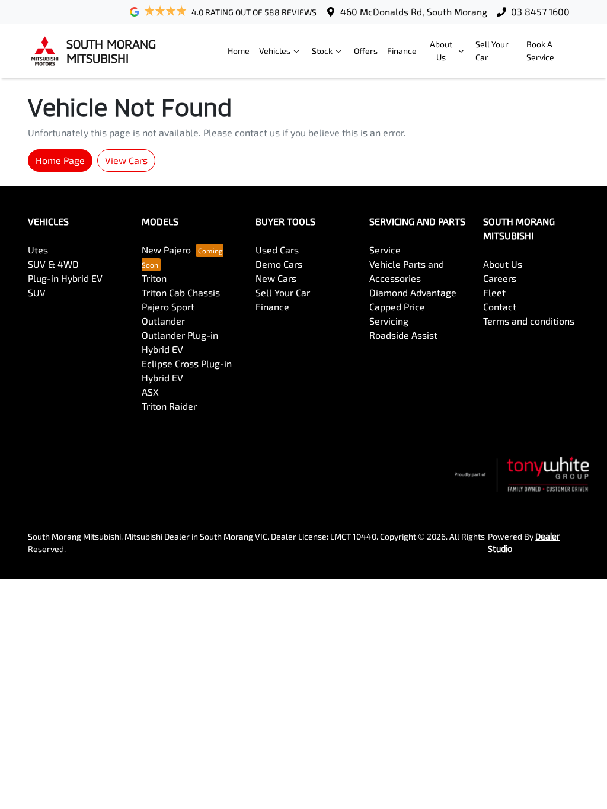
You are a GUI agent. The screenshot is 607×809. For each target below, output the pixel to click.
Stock (322, 51)
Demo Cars (278, 263)
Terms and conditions (528, 320)
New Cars (275, 278)
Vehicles (274, 51)
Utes (38, 249)
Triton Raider (169, 406)
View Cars (126, 160)
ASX (150, 391)
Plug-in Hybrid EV (65, 278)
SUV (37, 292)
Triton (154, 278)
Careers (499, 278)
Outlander (163, 320)
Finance (402, 51)
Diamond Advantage (412, 292)
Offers (366, 51)
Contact (499, 306)
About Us (441, 50)
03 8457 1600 (540, 11)
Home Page (60, 160)
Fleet (494, 292)
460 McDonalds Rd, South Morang (413, 11)
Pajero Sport (168, 306)
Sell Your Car (492, 50)
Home (239, 51)
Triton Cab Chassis (181, 292)
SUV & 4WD (53, 263)
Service (385, 249)
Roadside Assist (403, 335)
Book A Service (540, 50)
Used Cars (277, 249)
